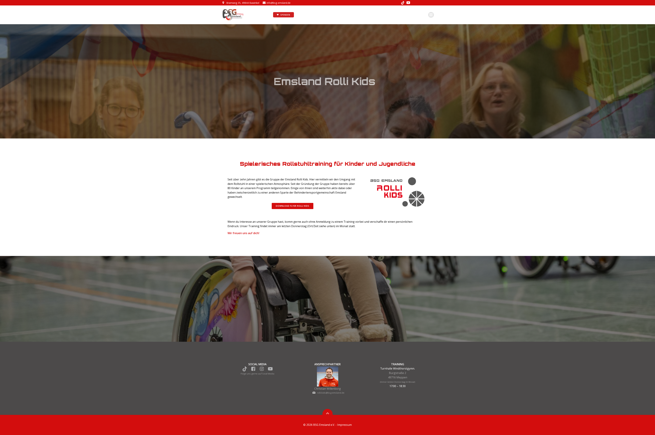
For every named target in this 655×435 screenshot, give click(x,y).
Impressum (344, 425)
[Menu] (431, 15)
